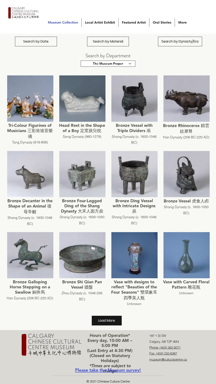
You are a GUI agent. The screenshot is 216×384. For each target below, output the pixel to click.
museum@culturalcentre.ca (168, 359)
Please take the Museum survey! (108, 370)
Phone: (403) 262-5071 (165, 347)
